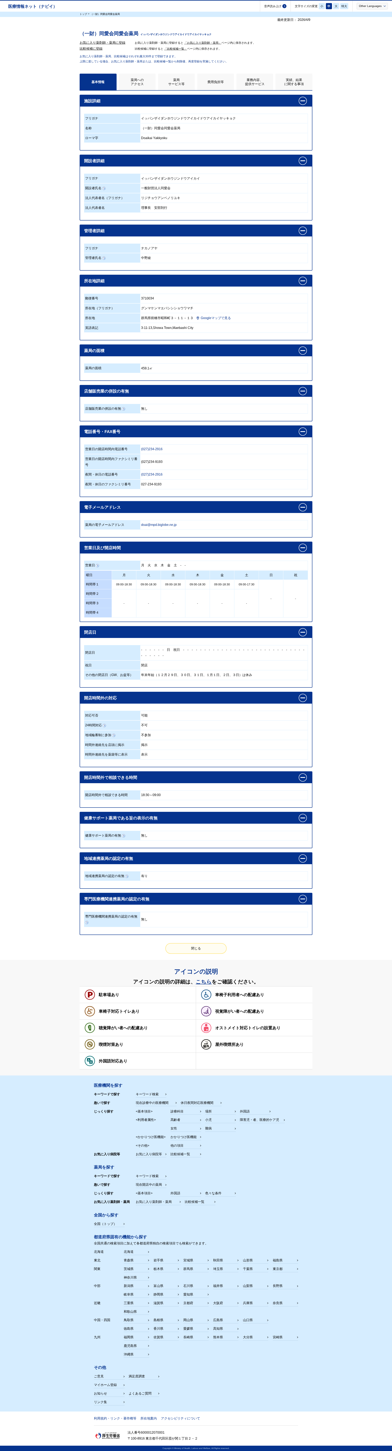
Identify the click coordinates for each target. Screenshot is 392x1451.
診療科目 (177, 1111)
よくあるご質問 (140, 1393)
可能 (144, 715)
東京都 (278, 1269)
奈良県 (278, 1303)
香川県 (158, 1328)
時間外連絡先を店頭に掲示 (104, 745)
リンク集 (100, 1402)
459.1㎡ (147, 368)
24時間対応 (93, 725)
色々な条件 (213, 1193)
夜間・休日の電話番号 (101, 474)
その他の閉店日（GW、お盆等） (109, 675)
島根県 (158, 1320)
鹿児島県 (130, 1346)
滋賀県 (158, 1303)
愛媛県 (188, 1328)
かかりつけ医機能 (183, 1137)
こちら (204, 981)
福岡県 (129, 1337)
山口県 (248, 1320)
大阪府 (218, 1303)
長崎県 (188, 1337)
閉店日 (90, 652)
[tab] (98, 82)
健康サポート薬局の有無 (103, 835)
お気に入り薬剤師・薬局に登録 (102, 42)
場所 (208, 1111)
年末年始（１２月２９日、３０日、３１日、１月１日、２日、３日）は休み (196, 675)
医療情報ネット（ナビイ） (32, 6)
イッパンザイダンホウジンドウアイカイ (170, 178)
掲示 (144, 745)
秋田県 (218, 1260)
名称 (88, 128)
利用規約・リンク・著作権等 (115, 1418)
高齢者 (175, 1119)
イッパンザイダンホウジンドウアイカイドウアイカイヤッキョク (188, 118)
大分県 (248, 1337)
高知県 (218, 1328)
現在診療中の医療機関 (152, 1103)
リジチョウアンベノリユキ (160, 198)
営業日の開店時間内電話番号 (106, 449)
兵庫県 (248, 1303)
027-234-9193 (151, 484)
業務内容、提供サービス (255, 81)
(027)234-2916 (152, 449)
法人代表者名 (95, 207)
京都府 (188, 1303)
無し (144, 408)
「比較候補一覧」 (175, 48)
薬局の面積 (93, 368)
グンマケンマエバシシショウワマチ (167, 308)
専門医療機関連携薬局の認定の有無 (111, 916)
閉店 (144, 665)
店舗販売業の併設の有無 (103, 408)
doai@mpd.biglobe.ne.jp (159, 524)
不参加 (146, 735)
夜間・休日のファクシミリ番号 (108, 484)
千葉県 (248, 1269)
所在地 (90, 318)
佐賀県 (158, 1337)
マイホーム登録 (105, 1385)
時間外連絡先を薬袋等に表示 (106, 754)
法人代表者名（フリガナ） (104, 198)
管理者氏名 (93, 258)
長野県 (278, 1286)
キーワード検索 (147, 1094)
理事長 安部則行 (154, 207)
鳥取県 (129, 1320)
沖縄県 (129, 1354)
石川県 (188, 1286)
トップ (83, 14)
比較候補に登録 (91, 48)
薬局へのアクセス (137, 81)
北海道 (129, 1251)
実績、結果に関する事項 (294, 81)
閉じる (196, 948)
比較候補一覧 (180, 1154)
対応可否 (91, 715)
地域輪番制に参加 (98, 735)
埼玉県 (218, 1269)
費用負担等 (215, 82)
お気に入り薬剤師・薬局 (154, 1202)
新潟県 (129, 1286)
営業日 (90, 565)
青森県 (129, 1260)
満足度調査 (137, 1376)
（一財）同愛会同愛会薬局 (160, 128)
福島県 (278, 1260)
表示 (144, 754)
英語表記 (91, 328)
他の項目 (177, 1145)
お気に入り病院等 (149, 1154)
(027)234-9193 (152, 461)
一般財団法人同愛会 (155, 188)
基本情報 (98, 82)
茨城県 (129, 1269)
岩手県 (158, 1260)
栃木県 (158, 1269)
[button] (372, 6)
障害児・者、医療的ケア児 (259, 1119)
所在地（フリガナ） (100, 308)
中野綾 (146, 258)
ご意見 (99, 1376)
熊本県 (218, 1337)
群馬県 (188, 1269)
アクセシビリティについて (180, 1418)
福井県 (218, 1286)
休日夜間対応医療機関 (197, 1103)
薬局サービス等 (176, 81)
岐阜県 (129, 1294)
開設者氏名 (93, 188)
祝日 (176, 649)
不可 (144, 725)
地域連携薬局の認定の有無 (104, 876)
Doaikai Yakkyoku (154, 138)
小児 (208, 1119)
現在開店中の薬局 (149, 1184)
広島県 (218, 1320)
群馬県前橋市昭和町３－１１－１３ (167, 318)
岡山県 (188, 1320)
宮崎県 (278, 1337)
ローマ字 (91, 138)
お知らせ (100, 1393)
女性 (173, 1128)
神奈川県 (130, 1277)
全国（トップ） (105, 1224)
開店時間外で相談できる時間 (106, 795)
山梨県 (248, 1286)
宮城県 (188, 1260)
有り (144, 876)
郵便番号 (91, 298)
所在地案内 (148, 1418)
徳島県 (129, 1328)
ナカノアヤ (149, 248)
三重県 (129, 1303)
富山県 (158, 1286)
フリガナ (91, 118)
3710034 (147, 298)
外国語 (245, 1111)
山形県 (248, 1260)
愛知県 (188, 1294)
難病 (208, 1128)
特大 (344, 6)
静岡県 (158, 1294)
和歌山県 (130, 1311)
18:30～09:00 (151, 795)
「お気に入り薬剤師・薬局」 (202, 42)
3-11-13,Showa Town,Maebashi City (167, 328)
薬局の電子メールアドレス (104, 524)
